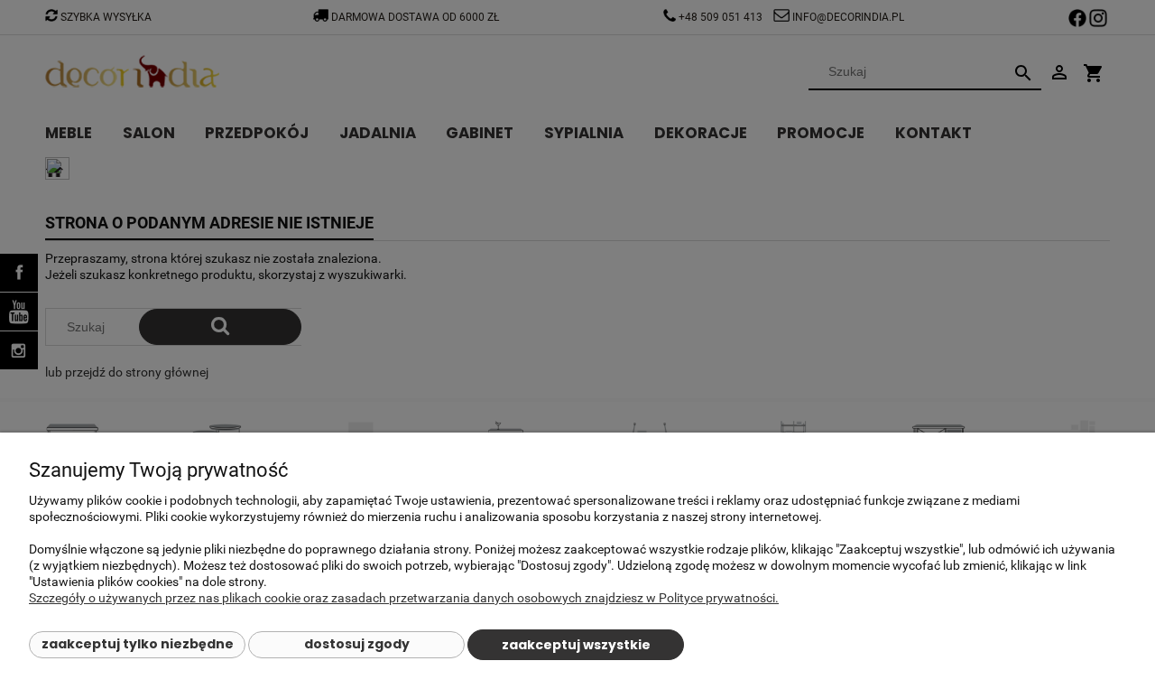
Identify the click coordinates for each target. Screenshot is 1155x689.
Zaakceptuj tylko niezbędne (138, 644)
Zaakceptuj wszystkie (576, 645)
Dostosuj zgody (357, 644)
